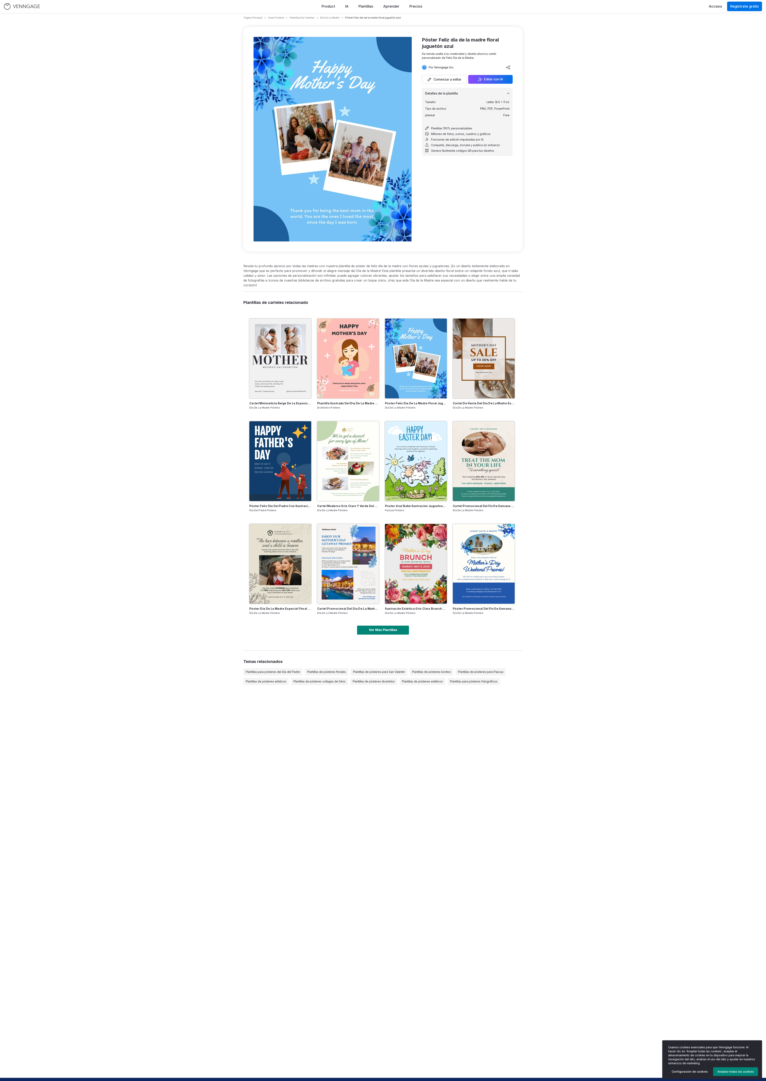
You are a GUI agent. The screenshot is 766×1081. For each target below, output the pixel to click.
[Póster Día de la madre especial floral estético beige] (280, 564)
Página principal (253, 17)
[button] (444, 79)
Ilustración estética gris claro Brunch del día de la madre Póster (416, 608)
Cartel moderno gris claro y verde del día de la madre (348, 506)
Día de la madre (330, 17)
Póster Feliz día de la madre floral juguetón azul (416, 403)
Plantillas (365, 6)
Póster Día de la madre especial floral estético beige (280, 608)
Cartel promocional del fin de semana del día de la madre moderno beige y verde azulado (484, 506)
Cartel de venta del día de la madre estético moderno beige (484, 403)
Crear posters (276, 17)
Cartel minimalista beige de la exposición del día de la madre (280, 403)
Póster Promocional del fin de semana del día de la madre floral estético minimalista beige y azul (484, 608)
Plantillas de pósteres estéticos (422, 681)
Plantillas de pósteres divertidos (374, 681)
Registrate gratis (744, 6)
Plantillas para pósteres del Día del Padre (273, 671)
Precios (415, 6)
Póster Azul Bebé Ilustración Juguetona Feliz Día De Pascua (416, 506)
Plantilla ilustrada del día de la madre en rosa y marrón (348, 403)
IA (346, 6)
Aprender (391, 6)
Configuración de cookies (690, 1071)
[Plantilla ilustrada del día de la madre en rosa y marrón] (348, 358)
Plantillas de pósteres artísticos (266, 681)
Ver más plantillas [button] (383, 630)
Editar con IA (493, 79)
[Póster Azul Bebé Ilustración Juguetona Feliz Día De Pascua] (416, 461)
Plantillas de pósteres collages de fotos (319, 681)
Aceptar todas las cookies (736, 1071)
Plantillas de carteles (302, 17)
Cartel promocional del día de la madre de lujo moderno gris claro (348, 608)
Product (328, 6)
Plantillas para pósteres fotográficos (474, 681)
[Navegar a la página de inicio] (22, 6)
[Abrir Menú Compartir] (508, 67)
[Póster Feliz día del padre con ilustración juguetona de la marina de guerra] (280, 461)
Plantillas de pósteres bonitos (431, 671)
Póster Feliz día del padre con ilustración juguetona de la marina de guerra (280, 506)
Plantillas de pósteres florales (326, 671)
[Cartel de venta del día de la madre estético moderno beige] (484, 358)
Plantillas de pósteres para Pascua (480, 671)
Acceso (715, 6)
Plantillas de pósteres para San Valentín (379, 671)
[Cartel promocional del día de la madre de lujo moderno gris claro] (348, 564)
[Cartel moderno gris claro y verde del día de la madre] (348, 461)
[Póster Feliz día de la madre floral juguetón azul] (416, 358)
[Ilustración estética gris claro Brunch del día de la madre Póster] (416, 564)
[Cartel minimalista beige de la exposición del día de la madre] (280, 358)
